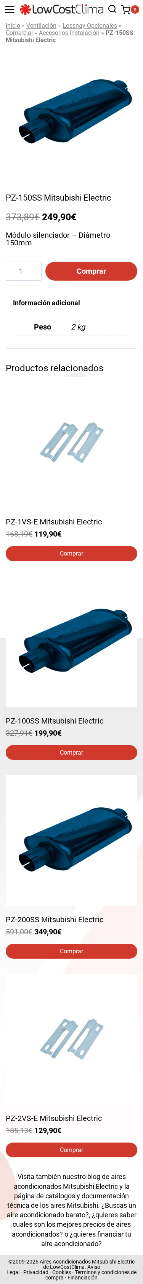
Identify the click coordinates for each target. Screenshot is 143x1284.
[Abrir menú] (9, 9)
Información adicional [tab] (46, 303)
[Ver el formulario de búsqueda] (110, 9)
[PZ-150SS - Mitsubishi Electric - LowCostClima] (71, 112)
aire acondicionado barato (46, 1215)
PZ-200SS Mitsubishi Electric (54, 919)
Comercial (19, 32)
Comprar (91, 271)
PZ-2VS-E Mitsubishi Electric (54, 1118)
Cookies (61, 1272)
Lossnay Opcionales (90, 25)
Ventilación (41, 25)
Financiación (82, 1278)
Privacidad (35, 1272)
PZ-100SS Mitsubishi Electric (54, 720)
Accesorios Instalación (69, 32)
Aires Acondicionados (65, 1262)
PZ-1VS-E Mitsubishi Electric (54, 521)
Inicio (13, 25)
